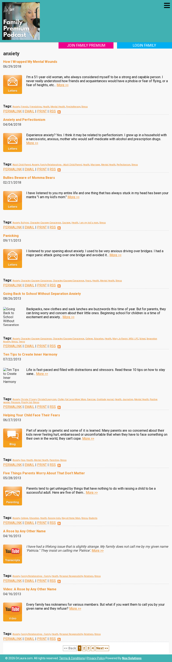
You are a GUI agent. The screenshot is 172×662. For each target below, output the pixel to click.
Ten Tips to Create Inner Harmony (30, 354)
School (142, 338)
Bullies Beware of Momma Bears (29, 178)
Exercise (91, 399)
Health (46, 106)
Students (93, 518)
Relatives (88, 576)
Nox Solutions (132, 658)
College (89, 338)
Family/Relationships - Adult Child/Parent (61, 164)
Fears (88, 280)
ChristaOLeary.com (47, 399)
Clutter (61, 399)
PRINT (42, 111)
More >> (63, 85)
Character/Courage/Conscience (68, 280)
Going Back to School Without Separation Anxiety (42, 294)
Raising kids (54, 518)
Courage (66, 222)
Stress (84, 106)
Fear (23, 460)
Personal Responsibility (71, 576)
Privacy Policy (96, 658)
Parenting (54, 460)
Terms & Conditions (72, 658)
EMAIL (29, 111)
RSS (53, 111)
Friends (25, 106)
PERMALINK (12, 111)
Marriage (95, 164)
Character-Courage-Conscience (45, 222)
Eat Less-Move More (75, 399)
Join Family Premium (86, 45)
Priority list (26, 402)
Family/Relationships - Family (36, 576)
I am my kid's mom (88, 222)
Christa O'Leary (28, 399)
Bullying (25, 222)
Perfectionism (123, 164)
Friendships (36, 106)
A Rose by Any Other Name (24, 531)
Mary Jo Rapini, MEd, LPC (125, 338)
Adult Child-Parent (22, 164)
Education (99, 338)
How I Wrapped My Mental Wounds (30, 62)
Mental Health (58, 106)
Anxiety (16, 106)
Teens (22, 341)
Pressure (15, 402)
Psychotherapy (73, 106)
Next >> (102, 648)
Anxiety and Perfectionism (24, 120)
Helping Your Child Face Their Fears (31, 415)
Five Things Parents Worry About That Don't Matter (44, 473)
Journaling (127, 399)
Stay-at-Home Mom (71, 518)
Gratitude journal (105, 399)
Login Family (144, 45)
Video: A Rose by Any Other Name (29, 589)
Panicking (11, 236)
